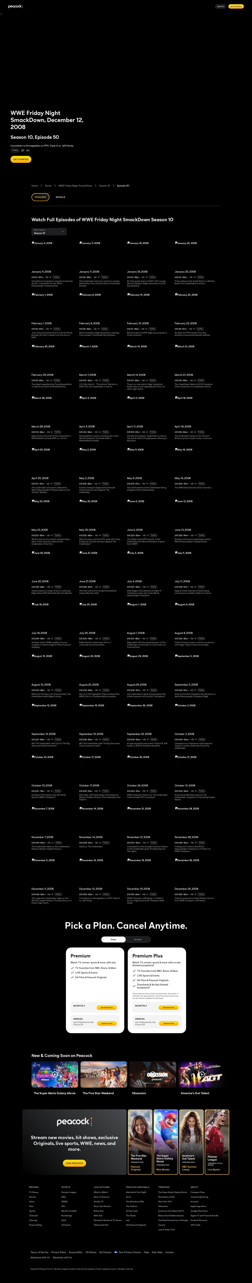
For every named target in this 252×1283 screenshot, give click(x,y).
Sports (32, 1211)
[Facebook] (194, 1250)
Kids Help (157, 1252)
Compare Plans (198, 1192)
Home (35, 185)
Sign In (220, 6)
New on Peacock (101, 1197)
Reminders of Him (166, 1197)
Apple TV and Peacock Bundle (204, 1215)
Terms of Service (39, 1252)
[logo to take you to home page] (15, 6)
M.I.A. (128, 1197)
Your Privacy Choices (130, 1252)
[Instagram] (217, 1250)
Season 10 (104, 185)
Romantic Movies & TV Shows (108, 1220)
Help (146, 1252)
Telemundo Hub (101, 1225)
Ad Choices (105, 1252)
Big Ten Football (68, 1211)
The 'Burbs (131, 1215)
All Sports (66, 1225)
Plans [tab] (113, 939)
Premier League (68, 1192)
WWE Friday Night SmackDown (75, 185)
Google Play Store (199, 1211)
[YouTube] (209, 1250)
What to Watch (101, 1192)
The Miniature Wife (135, 1201)
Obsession (163, 1206)
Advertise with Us (40, 1257)
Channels (33, 1215)
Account (194, 1201)
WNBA (64, 1201)
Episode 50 (123, 185)
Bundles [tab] (138, 939)
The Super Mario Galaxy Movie (172, 1192)
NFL (63, 1206)
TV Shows (33, 1192)
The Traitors (131, 1206)
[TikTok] (202, 1250)
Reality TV (99, 1201)
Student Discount (199, 1220)
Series (48, 185)
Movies (32, 1197)
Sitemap (33, 1220)
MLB (63, 1220)
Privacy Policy (58, 1252)
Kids (31, 1206)
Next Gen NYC (165, 1201)
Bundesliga (66, 1215)
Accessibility (76, 1252)
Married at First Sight (136, 1192)
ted (127, 1220)
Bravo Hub (98, 1211)
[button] (55, 1074)
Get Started (236, 6)
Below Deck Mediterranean (171, 1215)
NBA (63, 1197)
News (32, 1201)
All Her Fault (132, 1211)
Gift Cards (195, 1225)
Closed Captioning (199, 1197)
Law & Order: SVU (166, 1229)
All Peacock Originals (136, 1225)
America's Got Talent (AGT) (171, 1211)
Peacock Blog (35, 1225)
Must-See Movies (102, 1206)
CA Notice (90, 1252)
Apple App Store (198, 1206)
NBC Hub (98, 1215)
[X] (194, 1258)
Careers (169, 1252)
